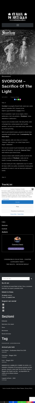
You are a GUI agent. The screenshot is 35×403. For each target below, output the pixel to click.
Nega (17, 206)
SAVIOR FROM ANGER (15, 343)
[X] (16, 99)
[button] (32, 189)
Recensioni (6, 76)
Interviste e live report (8, 324)
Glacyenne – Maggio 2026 (9, 355)
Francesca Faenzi (15, 97)
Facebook (4, 228)
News (3, 327)
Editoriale (4, 321)
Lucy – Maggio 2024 (7, 360)
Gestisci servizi (5, 199)
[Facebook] (15, 99)
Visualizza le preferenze (17, 211)
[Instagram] (20, 99)
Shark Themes (20, 388)
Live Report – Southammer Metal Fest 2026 (14, 350)
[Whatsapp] (18, 99)
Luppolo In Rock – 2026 (8, 378)
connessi (7, 295)
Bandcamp (5, 225)
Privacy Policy (13, 214)
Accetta (17, 202)
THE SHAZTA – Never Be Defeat (17, 264)
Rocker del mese (6, 333)
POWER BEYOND (5, 343)
